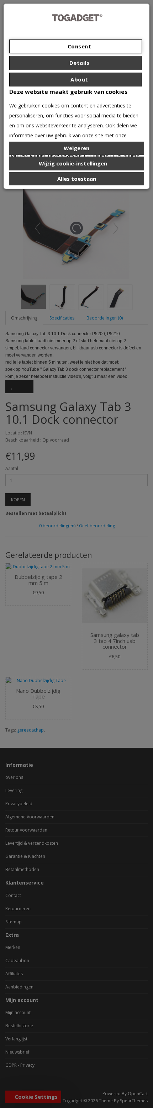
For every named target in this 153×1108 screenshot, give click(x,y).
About (78, 79)
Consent (78, 46)
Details (78, 62)
